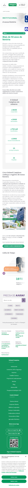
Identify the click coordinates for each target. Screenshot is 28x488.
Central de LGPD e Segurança (14, 369)
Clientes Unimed (14, 401)
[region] (14, 471)
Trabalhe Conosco (14, 375)
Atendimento (8, 314)
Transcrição (19, 314)
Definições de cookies (14, 485)
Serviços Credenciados (14, 410)
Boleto (18, 305)
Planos (10, 305)
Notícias (14, 381)
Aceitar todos (14, 477)
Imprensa (14, 372)
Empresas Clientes (14, 404)
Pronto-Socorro (19, 309)
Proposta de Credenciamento (14, 378)
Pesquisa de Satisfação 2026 (14, 390)
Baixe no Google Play (13, 430)
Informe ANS (14, 387)
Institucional (6, 11)
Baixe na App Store (13, 433)
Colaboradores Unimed (14, 413)
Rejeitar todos (14, 481)
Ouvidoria (14, 318)
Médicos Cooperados (14, 407)
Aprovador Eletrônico (14, 419)
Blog (14, 384)
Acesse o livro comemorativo (13, 246)
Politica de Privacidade (11, 472)
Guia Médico (8, 309)
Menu (5, 33)
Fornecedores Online (14, 416)
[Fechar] (25, 456)
